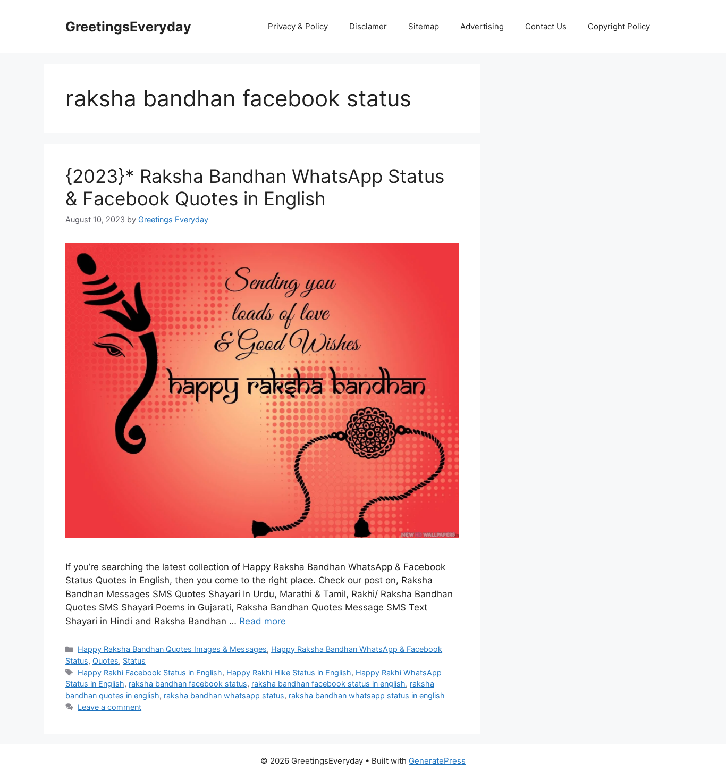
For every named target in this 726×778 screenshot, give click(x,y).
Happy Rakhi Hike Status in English (288, 672)
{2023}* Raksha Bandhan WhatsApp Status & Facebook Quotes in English (254, 187)
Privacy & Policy (298, 26)
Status (134, 660)
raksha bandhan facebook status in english (328, 683)
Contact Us (546, 26)
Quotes (105, 660)
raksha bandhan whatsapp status (224, 695)
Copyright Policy (619, 26)
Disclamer (368, 26)
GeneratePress (437, 761)
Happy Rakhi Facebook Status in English (150, 672)
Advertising (482, 26)
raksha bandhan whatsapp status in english (367, 695)
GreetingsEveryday (128, 27)
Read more (262, 621)
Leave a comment (109, 707)
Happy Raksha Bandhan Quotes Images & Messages (172, 649)
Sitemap (423, 26)
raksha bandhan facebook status (188, 683)
